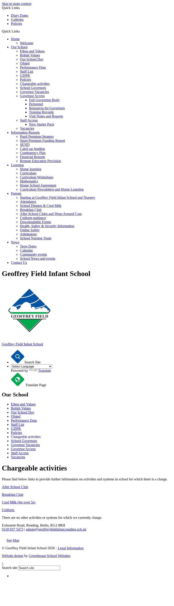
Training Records (41, 112)
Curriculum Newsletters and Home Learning (52, 189)
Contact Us (19, 262)
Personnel (36, 104)
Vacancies (27, 128)
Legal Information (71, 548)
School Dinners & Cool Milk (40, 206)
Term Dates (28, 246)
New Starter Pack (41, 124)
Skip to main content (16, 4)
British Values (30, 55)
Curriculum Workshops (36, 177)
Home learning (30, 169)
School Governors (33, 88)
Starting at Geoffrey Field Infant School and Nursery (57, 197)
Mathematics (29, 181)
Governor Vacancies (34, 92)
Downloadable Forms (35, 222)
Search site (9, 568)
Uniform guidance (33, 218)
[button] (21, 31)
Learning (17, 165)
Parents (16, 193)
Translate (44, 370)
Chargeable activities (35, 84)
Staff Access (29, 120)
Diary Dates (19, 15)
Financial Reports (32, 157)
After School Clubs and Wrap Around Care (51, 214)
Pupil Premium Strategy (37, 136)
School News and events (37, 258)
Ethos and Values (32, 51)
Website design (12, 556)
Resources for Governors (47, 108)
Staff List (26, 71)
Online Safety (30, 230)
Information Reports (25, 132)
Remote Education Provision (40, 161)
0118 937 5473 (12, 529)
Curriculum (28, 173)
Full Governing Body (44, 100)
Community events (33, 254)
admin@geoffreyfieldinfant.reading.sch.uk (56, 529)
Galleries (17, 19)
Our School (19, 47)
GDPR (25, 75)
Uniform (8, 510)
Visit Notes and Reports (46, 116)
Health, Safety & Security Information (47, 226)
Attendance (28, 202)
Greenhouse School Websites (49, 556)
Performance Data (33, 67)
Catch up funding (32, 149)
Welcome (26, 43)
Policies (16, 24)
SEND (25, 145)
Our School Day (32, 59)
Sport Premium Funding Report (42, 141)
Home (15, 39)
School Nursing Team (35, 238)
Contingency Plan (33, 153)
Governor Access (32, 96)
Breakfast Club (30, 210)
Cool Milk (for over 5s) (19, 502)
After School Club (15, 487)
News (15, 242)
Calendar (26, 250)
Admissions (28, 234)
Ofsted (24, 63)
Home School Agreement (38, 185)
